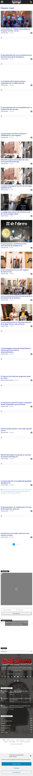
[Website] (15, 681)
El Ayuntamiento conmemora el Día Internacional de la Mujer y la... (13, 245)
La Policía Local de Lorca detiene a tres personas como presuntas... (20, 706)
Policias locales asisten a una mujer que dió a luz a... (16, 430)
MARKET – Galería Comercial (8, 739)
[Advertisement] (12, 557)
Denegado (16, 768)
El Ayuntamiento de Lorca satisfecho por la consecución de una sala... (16, 108)
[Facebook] (2, 676)
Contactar (6, 741)
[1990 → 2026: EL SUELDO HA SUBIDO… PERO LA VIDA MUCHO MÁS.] (4, 693)
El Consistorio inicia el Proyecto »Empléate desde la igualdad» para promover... (16, 403)
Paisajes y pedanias (5, 727)
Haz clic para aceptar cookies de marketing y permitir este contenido (16, 623)
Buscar (16, 613)
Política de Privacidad (20, 739)
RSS (17, 741)
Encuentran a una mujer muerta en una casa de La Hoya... (15, 534)
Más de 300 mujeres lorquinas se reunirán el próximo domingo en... (16, 456)
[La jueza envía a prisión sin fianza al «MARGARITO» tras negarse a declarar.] (16, 123)
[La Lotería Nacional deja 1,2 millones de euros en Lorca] (4, 700)
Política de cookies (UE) (24, 741)
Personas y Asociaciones (6, 721)
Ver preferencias (16, 772)
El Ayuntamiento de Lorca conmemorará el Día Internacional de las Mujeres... (16, 56)
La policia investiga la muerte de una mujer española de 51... (16, 187)
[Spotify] (15, 676)
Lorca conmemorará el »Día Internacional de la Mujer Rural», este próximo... (16, 323)
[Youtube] (18, 681)
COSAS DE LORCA (4, 32)
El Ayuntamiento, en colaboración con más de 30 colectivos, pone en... (16, 508)
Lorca (2, 718)
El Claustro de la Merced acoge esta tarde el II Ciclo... (16, 377)
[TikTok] (21, 676)
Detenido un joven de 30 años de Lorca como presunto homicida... (14, 161)
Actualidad (3, 723)
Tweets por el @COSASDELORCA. (16, 623)
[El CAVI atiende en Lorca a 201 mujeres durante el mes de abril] (16, 260)
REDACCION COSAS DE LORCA (7, 380)
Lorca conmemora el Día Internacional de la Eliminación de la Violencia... (16, 297)
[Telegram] (18, 676)
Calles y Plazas (4, 732)
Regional (3, 730)
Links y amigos (12, 741)
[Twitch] (27, 676)
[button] (30, 756)
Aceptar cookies (16, 764)
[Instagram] (5, 676)
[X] (30, 676)
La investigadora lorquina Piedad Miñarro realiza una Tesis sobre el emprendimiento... (16, 350)
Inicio (2, 5)
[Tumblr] (24, 676)
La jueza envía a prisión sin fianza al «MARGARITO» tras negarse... (13, 134)
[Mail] (8, 676)
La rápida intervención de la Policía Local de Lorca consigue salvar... (15, 213)
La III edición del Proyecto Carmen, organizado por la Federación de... (13, 82)
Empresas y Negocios (6, 725)
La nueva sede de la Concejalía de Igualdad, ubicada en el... (16, 482)
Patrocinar (28, 739)
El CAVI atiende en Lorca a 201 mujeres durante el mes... (15, 271)
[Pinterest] (12, 676)
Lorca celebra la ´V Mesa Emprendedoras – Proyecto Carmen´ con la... (16, 30)
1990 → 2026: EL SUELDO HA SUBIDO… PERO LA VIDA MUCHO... (19, 691)
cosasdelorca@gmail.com (19, 673)
